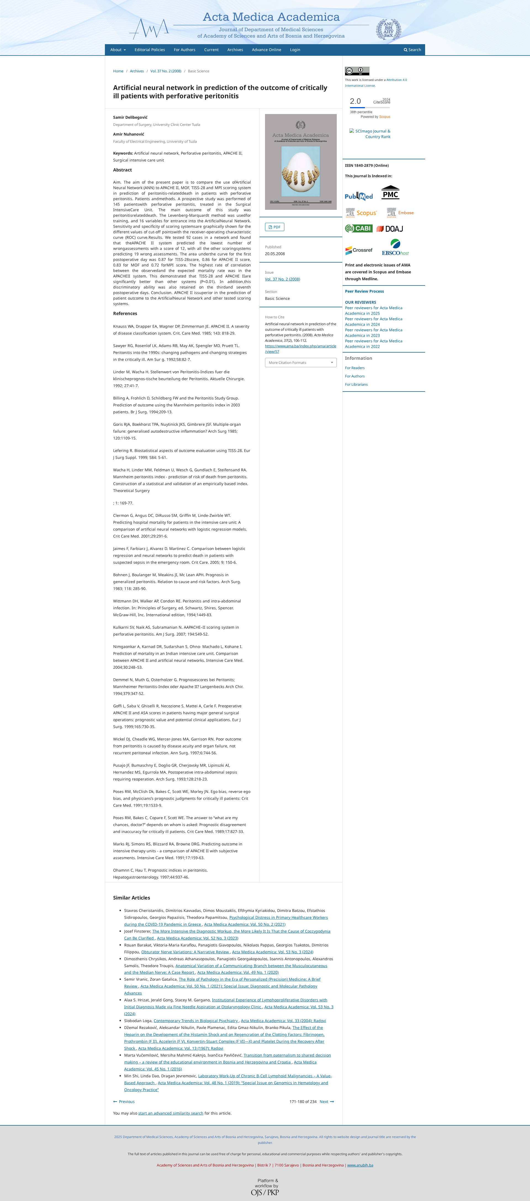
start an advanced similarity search (170, 1113)
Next (324, 1101)
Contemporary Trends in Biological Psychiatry (196, 1020)
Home (118, 70)
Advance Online (266, 49)
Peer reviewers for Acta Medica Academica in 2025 (373, 310)
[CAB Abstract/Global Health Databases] (359, 231)
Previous (127, 1101)
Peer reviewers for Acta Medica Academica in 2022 (373, 343)
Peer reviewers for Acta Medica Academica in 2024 (373, 321)
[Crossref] (359, 254)
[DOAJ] (390, 231)
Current (211, 49)
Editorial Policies (150, 49)
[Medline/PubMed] (359, 199)
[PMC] (390, 199)
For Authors (184, 49)
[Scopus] (361, 216)
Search (414, 49)
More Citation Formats (287, 362)
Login (295, 49)
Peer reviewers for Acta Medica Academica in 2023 (373, 332)
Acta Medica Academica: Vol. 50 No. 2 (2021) (244, 924)
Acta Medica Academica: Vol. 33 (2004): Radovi (283, 1020)
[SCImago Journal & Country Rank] (369, 136)
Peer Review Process (364, 291)
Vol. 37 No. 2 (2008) (165, 70)
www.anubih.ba (360, 1165)
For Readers (355, 367)
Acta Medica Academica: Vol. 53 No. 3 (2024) (272, 951)
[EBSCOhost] (395, 254)
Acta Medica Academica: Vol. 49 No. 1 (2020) (238, 972)
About (116, 49)
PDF (276, 226)
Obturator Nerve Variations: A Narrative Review (185, 951)
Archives (235, 49)
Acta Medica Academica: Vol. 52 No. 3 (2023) (197, 938)
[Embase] (400, 216)
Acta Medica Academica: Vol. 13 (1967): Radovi (180, 1048)
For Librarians (356, 384)
